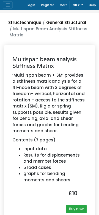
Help (92, 5)
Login (31, 5)
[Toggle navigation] (8, 5)
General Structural (66, 22)
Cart (63, 5)
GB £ (77, 5)
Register (47, 5)
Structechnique (24, 22)
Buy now (76, 208)
